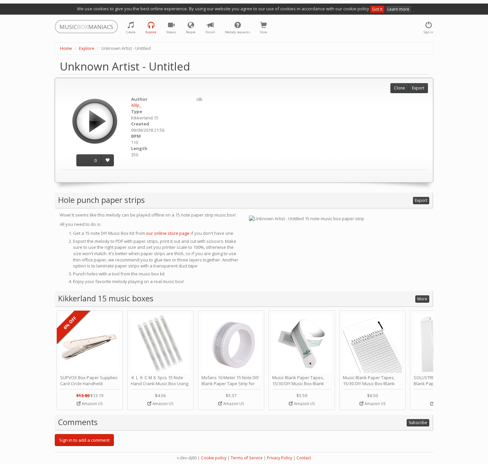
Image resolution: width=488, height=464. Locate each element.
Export (418, 88)
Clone (399, 88)
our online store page (168, 233)
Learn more (398, 9)
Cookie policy (213, 458)
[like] (107, 160)
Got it (377, 9)
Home (66, 48)
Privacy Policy (279, 458)
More (422, 299)
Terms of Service (247, 458)
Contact (303, 458)
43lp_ (136, 105)
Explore (86, 48)
